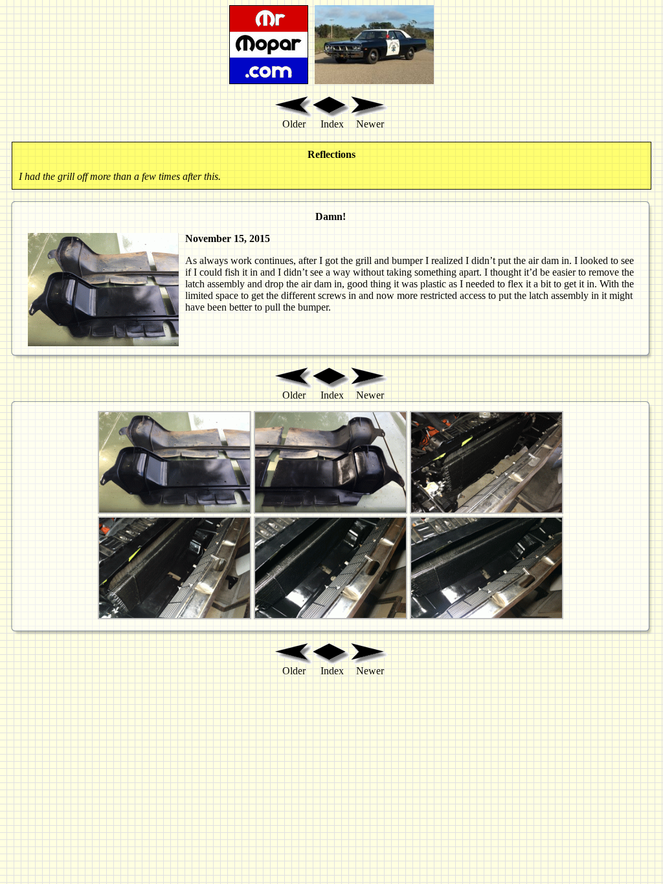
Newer (370, 123)
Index (332, 123)
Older (294, 123)
